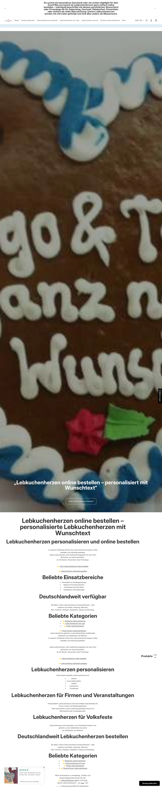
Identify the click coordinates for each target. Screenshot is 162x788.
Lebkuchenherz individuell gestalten (74, 571)
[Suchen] (146, 20)
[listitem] (124, 20)
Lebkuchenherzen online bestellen (74, 658)
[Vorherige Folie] (5, 8)
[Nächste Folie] (155, 8)
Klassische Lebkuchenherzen (75, 621)
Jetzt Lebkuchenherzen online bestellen (74, 566)
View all (155, 656)
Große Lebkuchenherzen (75, 626)
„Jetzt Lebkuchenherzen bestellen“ (81, 501)
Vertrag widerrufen (149, 783)
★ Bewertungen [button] (160, 396)
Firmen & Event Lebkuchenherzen (74, 631)
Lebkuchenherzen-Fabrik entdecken (74, 780)
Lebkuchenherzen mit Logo (75, 623)
